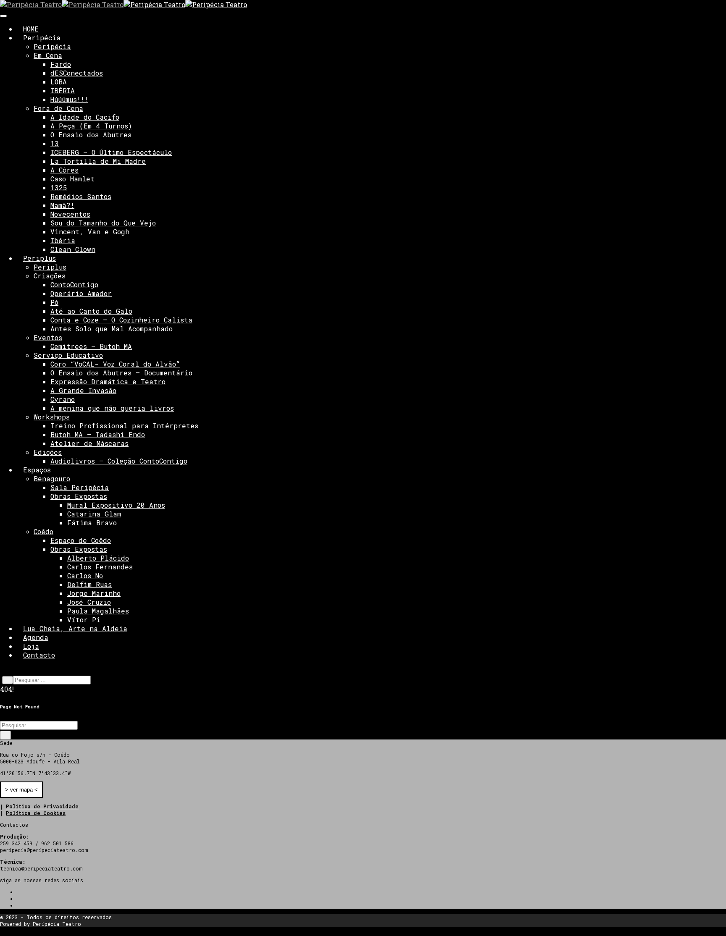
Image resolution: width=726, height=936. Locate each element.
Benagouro (52, 478)
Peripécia (41, 37)
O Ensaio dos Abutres (91, 134)
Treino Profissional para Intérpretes (124, 425)
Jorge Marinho (94, 593)
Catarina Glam (94, 513)
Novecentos (70, 214)
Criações (50, 275)
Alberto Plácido (98, 557)
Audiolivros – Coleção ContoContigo (118, 460)
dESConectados (76, 72)
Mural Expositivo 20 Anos (116, 505)
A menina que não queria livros (112, 408)
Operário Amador (81, 293)
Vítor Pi (83, 619)
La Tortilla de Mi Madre (98, 161)
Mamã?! (62, 205)
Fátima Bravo (92, 522)
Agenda (35, 637)
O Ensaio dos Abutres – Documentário (121, 372)
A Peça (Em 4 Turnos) (91, 125)
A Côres (64, 169)
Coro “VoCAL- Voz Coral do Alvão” (115, 363)
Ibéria (62, 240)
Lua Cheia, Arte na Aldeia (75, 628)
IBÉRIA (62, 90)
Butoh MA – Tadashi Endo (97, 434)
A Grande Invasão (83, 390)
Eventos (48, 337)
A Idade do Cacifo (84, 117)
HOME (31, 28)
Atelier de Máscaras (89, 443)
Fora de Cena (58, 108)
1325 (58, 187)
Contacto (39, 654)
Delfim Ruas (89, 584)
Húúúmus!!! (69, 99)
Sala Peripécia (79, 487)
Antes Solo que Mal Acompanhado (111, 328)
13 (54, 143)
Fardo (60, 64)
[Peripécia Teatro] (62, 4)
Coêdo (43, 531)
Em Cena (48, 55)
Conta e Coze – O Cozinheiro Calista (121, 319)
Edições (48, 452)
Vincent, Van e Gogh (89, 231)
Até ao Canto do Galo (91, 311)
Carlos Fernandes (100, 566)
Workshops (52, 416)
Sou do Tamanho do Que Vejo (103, 222)
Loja (31, 646)
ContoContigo (74, 284)
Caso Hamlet (72, 178)
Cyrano (62, 399)
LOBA (58, 81)
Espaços (37, 469)
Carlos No (85, 575)
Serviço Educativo (68, 355)
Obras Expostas (78, 496)
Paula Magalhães (98, 610)
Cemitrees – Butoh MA (91, 346)
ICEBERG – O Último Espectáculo (111, 152)
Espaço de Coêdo (80, 540)
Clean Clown (72, 249)
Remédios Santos (80, 196)
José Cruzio (89, 602)
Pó (54, 302)
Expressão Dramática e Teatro (108, 381)
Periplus (39, 258)
